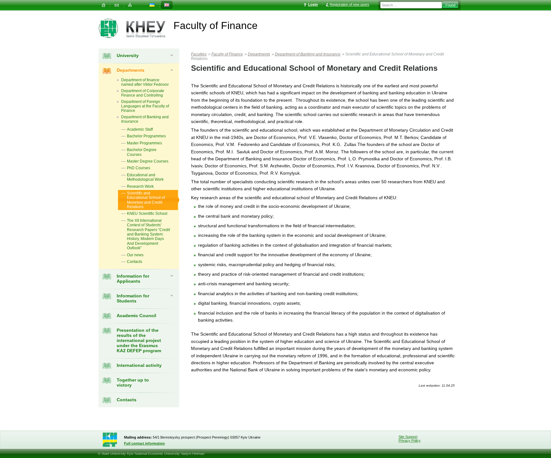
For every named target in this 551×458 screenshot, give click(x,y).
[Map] (130, 5)
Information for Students (133, 298)
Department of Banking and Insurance (308, 54)
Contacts (126, 399)
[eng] (167, 5)
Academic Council (136, 315)
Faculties (199, 54)
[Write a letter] (116, 5)
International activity (139, 365)
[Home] (103, 5)
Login (313, 4)
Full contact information (144, 443)
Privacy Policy (410, 440)
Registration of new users (349, 4)
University (128, 55)
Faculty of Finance (227, 54)
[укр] (152, 5)
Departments (130, 70)
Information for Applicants (133, 278)
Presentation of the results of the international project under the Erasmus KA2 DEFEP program (139, 340)
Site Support (408, 437)
